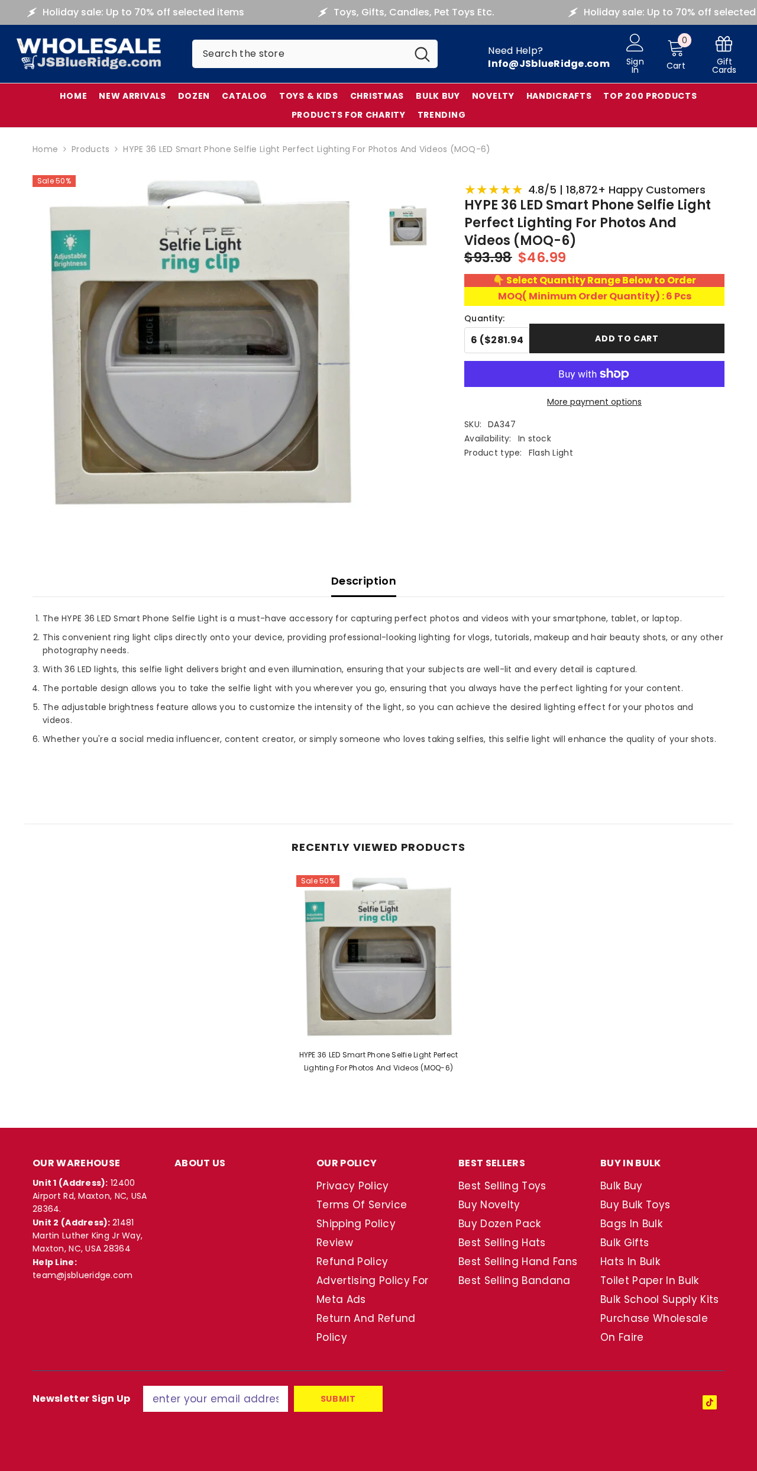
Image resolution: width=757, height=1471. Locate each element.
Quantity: (484, 318)
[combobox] (299, 54)
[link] (724, 54)
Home (45, 149)
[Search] (315, 54)
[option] (378, 977)
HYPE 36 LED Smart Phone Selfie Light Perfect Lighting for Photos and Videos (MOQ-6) (378, 1061)
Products (90, 149)
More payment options (594, 402)
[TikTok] (709, 1402)
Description (363, 580)
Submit (338, 1399)
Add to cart (627, 338)
